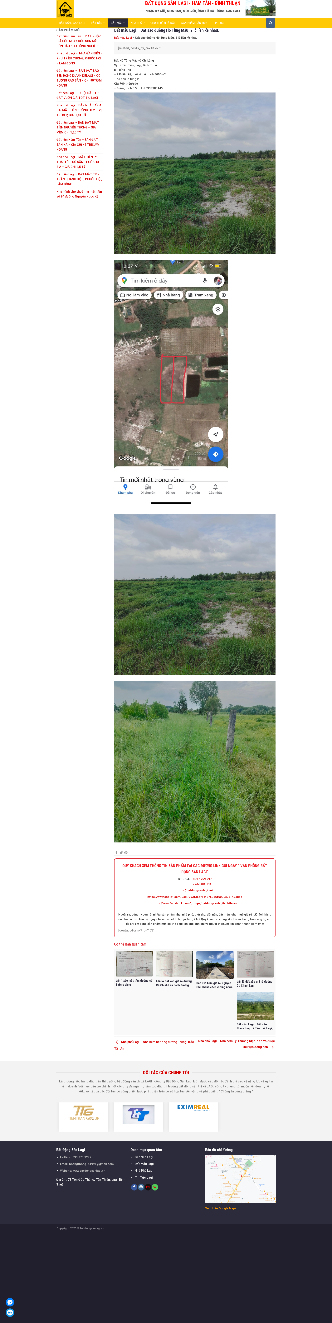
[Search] (270, 23)
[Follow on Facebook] (134, 1187)
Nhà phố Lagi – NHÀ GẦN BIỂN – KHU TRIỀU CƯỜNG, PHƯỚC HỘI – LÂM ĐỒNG (79, 58)
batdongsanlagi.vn (92, 1228)
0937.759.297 (202, 879)
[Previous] (54, 1117)
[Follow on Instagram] (141, 1187)
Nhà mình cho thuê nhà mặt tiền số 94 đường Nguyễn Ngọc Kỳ (79, 194)
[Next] (277, 1117)
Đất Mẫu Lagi (144, 1164)
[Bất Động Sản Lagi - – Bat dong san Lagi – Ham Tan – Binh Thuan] (75, 9)
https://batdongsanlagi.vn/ (195, 890)
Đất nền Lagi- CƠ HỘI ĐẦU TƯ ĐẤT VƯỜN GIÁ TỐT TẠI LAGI (77, 95)
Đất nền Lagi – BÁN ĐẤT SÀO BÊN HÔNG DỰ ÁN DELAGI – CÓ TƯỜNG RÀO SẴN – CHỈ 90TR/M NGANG (79, 78)
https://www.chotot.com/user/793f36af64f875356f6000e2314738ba (194, 897)
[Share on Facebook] (116, 853)
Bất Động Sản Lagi (72, 23)
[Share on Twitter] (121, 853)
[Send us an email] (148, 1187)
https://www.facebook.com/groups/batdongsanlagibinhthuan (195, 903)
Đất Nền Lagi (144, 1157)
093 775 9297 (81, 1157)
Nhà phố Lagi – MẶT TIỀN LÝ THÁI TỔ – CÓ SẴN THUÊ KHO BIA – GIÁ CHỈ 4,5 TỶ (77, 162)
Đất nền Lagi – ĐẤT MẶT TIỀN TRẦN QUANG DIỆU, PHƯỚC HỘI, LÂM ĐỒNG (79, 179)
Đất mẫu (116, 23)
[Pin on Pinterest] (125, 853)
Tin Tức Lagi (144, 1177)
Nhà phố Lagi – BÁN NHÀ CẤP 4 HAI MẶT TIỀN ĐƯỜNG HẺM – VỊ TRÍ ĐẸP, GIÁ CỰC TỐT (79, 110)
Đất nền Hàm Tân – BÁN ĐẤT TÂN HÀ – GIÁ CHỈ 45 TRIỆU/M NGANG (78, 144)
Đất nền (96, 23)
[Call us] (155, 1187)
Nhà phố (136, 23)
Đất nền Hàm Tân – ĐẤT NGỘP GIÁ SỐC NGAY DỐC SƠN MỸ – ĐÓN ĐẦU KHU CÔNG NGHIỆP (78, 41)
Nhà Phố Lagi (144, 1170)
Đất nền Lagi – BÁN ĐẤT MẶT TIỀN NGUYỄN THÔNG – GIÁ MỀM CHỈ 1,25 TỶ (77, 127)
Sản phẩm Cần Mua (194, 23)
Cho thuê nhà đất (163, 23)
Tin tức (218, 23)
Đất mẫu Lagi (123, 37)
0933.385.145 (202, 884)
